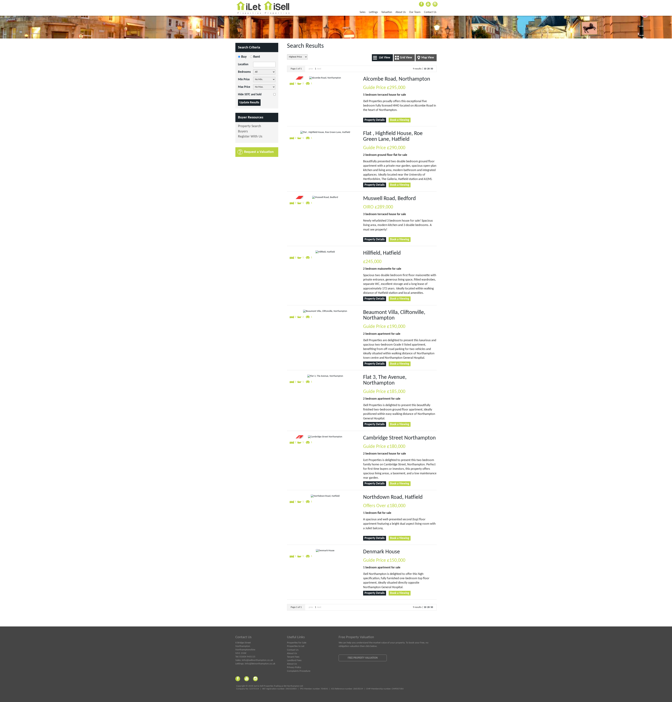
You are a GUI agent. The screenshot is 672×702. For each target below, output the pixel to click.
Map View (427, 57)
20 (428, 69)
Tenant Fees (293, 656)
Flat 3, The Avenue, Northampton (385, 380)
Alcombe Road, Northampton (396, 79)
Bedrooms (244, 71)
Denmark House (381, 552)
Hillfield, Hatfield (382, 253)
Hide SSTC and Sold (249, 94)
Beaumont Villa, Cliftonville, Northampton (394, 315)
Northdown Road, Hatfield (393, 497)
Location (243, 64)
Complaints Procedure (298, 671)
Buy (244, 57)
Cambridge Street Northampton (399, 438)
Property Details (375, 120)
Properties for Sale (296, 642)
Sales (362, 12)
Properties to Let (295, 646)
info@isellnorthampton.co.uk (257, 660)
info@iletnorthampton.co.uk (260, 663)
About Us (401, 12)
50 (431, 69)
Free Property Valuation (363, 658)
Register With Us (250, 136)
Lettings (373, 12)
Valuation (386, 12)
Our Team (415, 12)
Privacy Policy (294, 667)
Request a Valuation (259, 152)
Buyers (243, 131)
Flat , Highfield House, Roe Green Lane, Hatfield (393, 136)
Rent (256, 57)
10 (425, 69)
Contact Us (430, 12)
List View (384, 57)
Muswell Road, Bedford (389, 198)
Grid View (406, 57)
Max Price (244, 87)
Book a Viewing (399, 120)
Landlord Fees (294, 660)
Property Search (249, 126)
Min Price (244, 79)
